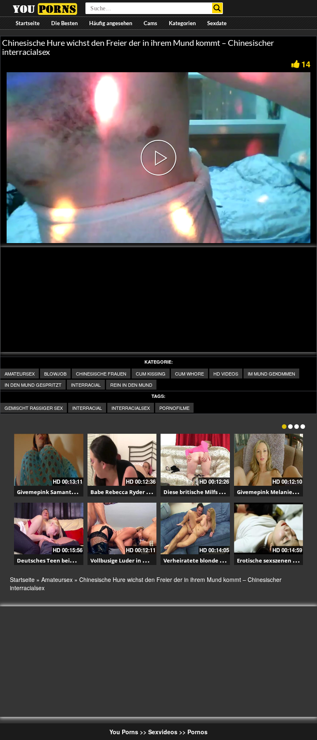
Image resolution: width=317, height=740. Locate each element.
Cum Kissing (151, 373)
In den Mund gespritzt (33, 384)
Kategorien (182, 23)
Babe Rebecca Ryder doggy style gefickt (142, 492)
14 (305, 64)
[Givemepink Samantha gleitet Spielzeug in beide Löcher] (48, 460)
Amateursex (20, 373)
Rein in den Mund (131, 384)
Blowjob (55, 373)
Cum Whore (189, 373)
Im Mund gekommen (271, 373)
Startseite (28, 23)
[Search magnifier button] (217, 8)
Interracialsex (130, 407)
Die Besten (64, 23)
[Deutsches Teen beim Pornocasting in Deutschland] (48, 529)
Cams (150, 23)
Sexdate (217, 23)
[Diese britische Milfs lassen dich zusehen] (195, 460)
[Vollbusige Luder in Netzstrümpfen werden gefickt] (122, 529)
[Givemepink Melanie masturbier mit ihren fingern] (268, 460)
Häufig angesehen (110, 23)
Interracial (86, 384)
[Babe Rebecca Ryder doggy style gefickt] (122, 460)
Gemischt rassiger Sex (34, 407)
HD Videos (225, 373)
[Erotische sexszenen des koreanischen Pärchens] (268, 529)
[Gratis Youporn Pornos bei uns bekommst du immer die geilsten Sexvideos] (45, 8)
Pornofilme (174, 407)
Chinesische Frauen (101, 373)
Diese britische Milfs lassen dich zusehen (217, 492)
